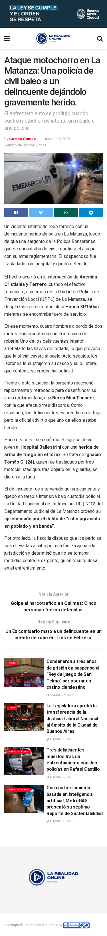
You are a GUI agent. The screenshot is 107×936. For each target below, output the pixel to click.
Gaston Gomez (22, 139)
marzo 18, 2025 (57, 139)
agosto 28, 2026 (61, 694)
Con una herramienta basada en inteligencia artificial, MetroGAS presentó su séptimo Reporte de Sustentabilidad (75, 800)
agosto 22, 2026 (61, 777)
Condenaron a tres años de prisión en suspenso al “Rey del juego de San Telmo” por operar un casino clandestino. (73, 674)
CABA (12, 663)
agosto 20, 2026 (61, 821)
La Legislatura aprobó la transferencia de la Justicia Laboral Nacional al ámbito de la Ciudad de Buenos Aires (72, 718)
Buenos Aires (19, 751)
